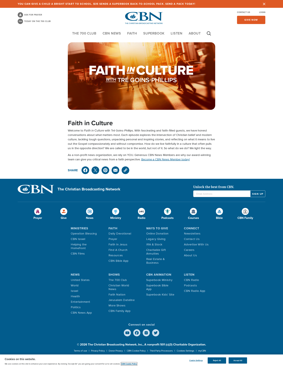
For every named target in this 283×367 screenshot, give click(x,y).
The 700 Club (84, 33)
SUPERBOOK (153, 33)
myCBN (202, 350)
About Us (190, 255)
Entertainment (80, 302)
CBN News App (81, 313)
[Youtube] (127, 332)
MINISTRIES (79, 228)
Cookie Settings (196, 360)
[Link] (125, 170)
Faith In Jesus (117, 244)
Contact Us (243, 12)
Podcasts (190, 285)
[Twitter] (95, 170)
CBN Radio (191, 280)
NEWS (75, 274)
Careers (189, 250)
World (75, 285)
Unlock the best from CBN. (213, 187)
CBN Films (78, 253)
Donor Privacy (116, 350)
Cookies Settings (185, 350)
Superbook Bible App (157, 287)
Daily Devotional (119, 233)
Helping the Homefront (79, 246)
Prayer (112, 239)
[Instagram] (146, 332)
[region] (141, 360)
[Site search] (209, 34)
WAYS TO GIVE (157, 228)
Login (262, 12)
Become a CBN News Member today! (165, 159)
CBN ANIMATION (158, 274)
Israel (74, 291)
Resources (115, 255)
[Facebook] (85, 170)
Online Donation (157, 233)
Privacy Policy (98, 350)
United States (80, 280)
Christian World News (118, 287)
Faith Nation (116, 294)
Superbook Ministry (159, 280)
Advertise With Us (196, 244)
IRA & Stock (154, 244)
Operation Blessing (84, 233)
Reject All (217, 360)
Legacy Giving (156, 239)
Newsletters (192, 233)
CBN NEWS (112, 33)
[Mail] (115, 170)
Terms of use (80, 350)
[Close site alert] (264, 4)
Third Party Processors (161, 350)
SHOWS (114, 274)
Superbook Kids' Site (160, 294)
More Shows (116, 305)
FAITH (132, 33)
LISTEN (176, 33)
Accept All (237, 360)
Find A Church (118, 250)
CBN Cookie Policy (136, 350)
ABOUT (195, 33)
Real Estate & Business (155, 261)
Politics (76, 307)
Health (75, 296)
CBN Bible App (118, 261)
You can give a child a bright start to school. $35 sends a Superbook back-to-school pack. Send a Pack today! (106, 4)
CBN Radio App (194, 291)
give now (251, 20)
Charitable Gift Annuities (156, 251)
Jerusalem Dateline (121, 300)
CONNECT (191, 228)
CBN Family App (119, 311)
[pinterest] (105, 170)
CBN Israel (78, 239)
